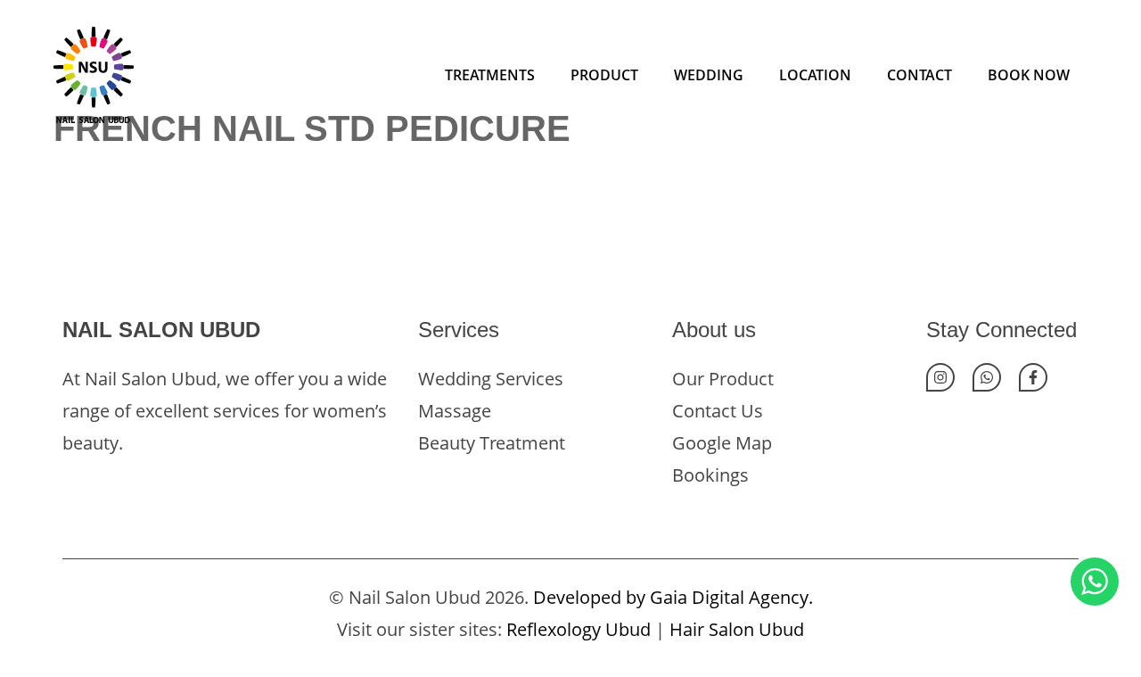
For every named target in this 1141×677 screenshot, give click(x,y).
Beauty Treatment (491, 443)
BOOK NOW (1029, 75)
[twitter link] (987, 377)
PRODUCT (604, 75)
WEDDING (708, 75)
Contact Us (717, 411)
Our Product (723, 379)
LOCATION (815, 75)
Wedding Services (490, 379)
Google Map (722, 443)
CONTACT (919, 75)
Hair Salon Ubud (736, 629)
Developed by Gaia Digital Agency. (673, 597)
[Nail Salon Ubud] (93, 73)
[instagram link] (940, 377)
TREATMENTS (490, 75)
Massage (454, 411)
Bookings (710, 475)
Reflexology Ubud (578, 629)
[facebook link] (1033, 377)
